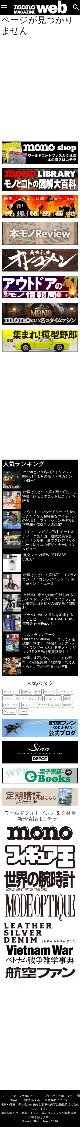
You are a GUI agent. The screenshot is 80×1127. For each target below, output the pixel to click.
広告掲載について (56, 1100)
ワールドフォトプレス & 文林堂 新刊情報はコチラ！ (40, 816)
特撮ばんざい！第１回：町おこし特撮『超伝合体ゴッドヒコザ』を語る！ (49, 496)
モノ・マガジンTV (29, 698)
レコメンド (53, 698)
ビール (7, 698)
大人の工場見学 (49, 705)
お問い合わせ (32, 1100)
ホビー (49, 692)
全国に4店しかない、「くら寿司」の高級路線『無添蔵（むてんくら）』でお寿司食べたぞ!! (49, 661)
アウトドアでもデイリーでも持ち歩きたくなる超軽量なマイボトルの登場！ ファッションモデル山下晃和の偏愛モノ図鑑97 (49, 518)
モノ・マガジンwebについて (20, 1095)
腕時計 (67, 705)
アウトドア (11, 692)
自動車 (26, 692)
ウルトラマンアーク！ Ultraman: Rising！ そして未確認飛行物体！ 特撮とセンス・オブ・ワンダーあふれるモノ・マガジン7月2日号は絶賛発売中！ (49, 643)
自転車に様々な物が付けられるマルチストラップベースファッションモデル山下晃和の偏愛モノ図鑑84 (49, 601)
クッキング (64, 692)
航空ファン (11, 705)
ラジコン (9, 711)
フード (23, 711)
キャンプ (28, 705)
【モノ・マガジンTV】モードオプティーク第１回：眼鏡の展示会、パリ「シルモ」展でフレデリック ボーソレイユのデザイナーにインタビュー (50, 540)
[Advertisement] (40, 87)
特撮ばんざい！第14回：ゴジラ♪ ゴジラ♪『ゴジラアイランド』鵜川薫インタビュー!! (49, 578)
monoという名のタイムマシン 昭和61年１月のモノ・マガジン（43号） (49, 476)
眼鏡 (67, 698)
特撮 (38, 692)
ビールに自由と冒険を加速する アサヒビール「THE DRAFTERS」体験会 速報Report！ (49, 618)
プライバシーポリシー (58, 1095)
